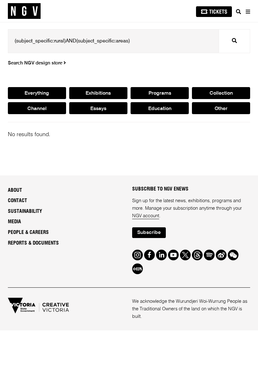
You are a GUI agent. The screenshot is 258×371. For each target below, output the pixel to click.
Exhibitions (98, 93)
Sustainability (25, 211)
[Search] (238, 11)
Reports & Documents (33, 243)
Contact (17, 200)
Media (14, 221)
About (15, 190)
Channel (37, 108)
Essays (98, 108)
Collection (221, 93)
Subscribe (149, 232)
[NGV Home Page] (24, 11)
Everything (37, 93)
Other (221, 108)
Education (159, 108)
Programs (160, 93)
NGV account (145, 215)
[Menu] (247, 11)
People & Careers (28, 232)
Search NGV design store (36, 63)
